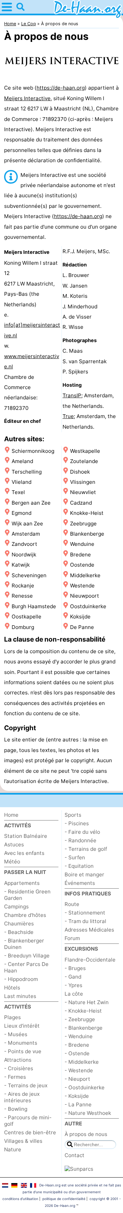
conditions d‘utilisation (20, 1199)
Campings (16, 906)
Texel (18, 492)
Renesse (22, 596)
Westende (82, 585)
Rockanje (23, 585)
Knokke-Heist (87, 513)
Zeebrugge (83, 523)
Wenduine (82, 544)
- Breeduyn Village (27, 955)
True (68, 416)
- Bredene (77, 1045)
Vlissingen (82, 482)
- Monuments (20, 1043)
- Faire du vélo (82, 832)
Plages (12, 1017)
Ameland (22, 461)
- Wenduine (79, 1036)
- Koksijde (77, 1096)
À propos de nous (86, 1134)
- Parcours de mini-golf (28, 1120)
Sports (73, 815)
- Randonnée (80, 840)
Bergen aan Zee (31, 503)
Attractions (17, 1060)
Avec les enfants (24, 853)
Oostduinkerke (88, 606)
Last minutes (20, 996)
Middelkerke (85, 575)
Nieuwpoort (84, 596)
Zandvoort (24, 544)
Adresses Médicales (89, 929)
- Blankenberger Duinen (24, 943)
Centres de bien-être (30, 1132)
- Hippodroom (21, 979)
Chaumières (19, 923)
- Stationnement (85, 912)
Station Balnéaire (25, 836)
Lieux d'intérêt (22, 1026)
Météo (12, 861)
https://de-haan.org (61, 88)
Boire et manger (84, 874)
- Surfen (75, 857)
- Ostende (77, 1053)
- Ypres (73, 985)
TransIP (72, 395)
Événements (80, 883)
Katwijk (21, 565)
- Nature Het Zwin (87, 1002)
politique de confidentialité (63, 1199)
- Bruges (75, 968)
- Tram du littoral (85, 921)
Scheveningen (29, 575)
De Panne (82, 627)
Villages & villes (23, 1141)
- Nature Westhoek (88, 1113)
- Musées (15, 1034)
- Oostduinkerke (85, 1087)
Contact (74, 1155)
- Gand (73, 976)
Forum (72, 938)
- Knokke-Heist (83, 1011)
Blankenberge (87, 534)
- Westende (79, 1070)
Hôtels (12, 987)
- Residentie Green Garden (27, 894)
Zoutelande (84, 461)
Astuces (14, 844)
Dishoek (80, 472)
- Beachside (18, 932)
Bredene (80, 554)
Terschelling (27, 472)
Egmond (21, 513)
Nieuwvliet (83, 492)
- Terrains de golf (86, 849)
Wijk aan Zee (27, 523)
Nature (12, 1149)
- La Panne (78, 1104)
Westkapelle (85, 451)
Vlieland (21, 482)
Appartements (22, 883)
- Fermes (15, 1077)
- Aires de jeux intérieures (22, 1097)
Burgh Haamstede (34, 606)
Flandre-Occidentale (90, 959)
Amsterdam (26, 534)
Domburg (23, 627)
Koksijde (80, 616)
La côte (74, 994)
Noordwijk (24, 554)
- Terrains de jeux (25, 1085)
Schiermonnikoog (33, 451)
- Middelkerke (82, 1062)
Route (72, 904)
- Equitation (79, 866)
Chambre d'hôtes (25, 915)
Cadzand (81, 503)
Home (11, 815)
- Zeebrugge (80, 1019)
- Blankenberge (83, 1028)
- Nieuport (77, 1079)
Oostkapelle (26, 616)
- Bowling (15, 1109)
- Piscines (77, 823)
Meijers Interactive (27, 98)
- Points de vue (22, 1051)
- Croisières (18, 1068)
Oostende (82, 565)
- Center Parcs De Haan (26, 967)
